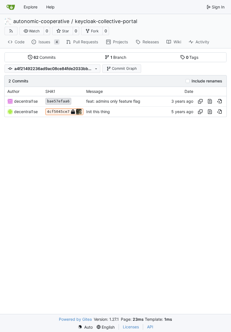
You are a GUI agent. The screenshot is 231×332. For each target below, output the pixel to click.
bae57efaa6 (58, 101)
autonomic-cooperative (41, 21)
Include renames (207, 81)
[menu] (85, 327)
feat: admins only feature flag (113, 101)
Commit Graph (124, 68)
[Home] (11, 7)
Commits (45, 57)
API (150, 326)
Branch (118, 57)
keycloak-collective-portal (106, 21)
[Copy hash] (200, 101)
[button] (31, 31)
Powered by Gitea (75, 319)
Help (50, 7)
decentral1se (26, 101)
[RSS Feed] (11, 31)
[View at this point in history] (219, 101)
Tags (192, 57)
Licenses (131, 326)
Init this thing (98, 111)
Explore (30, 7)
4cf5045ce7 (58, 111)
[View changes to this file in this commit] (210, 101)
